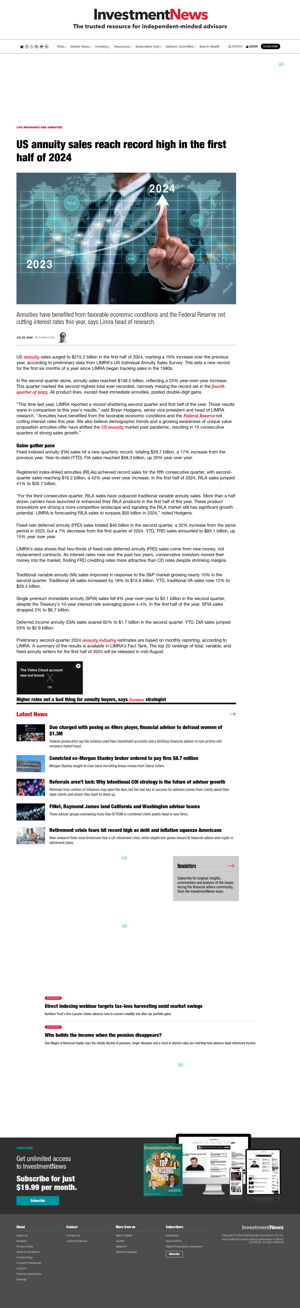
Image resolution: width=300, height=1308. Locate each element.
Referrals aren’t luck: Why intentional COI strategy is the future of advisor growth (137, 782)
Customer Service (76, 1241)
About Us (22, 1235)
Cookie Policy (24, 1257)
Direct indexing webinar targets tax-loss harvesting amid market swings (123, 1006)
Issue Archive (173, 1241)
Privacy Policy (24, 1246)
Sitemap (21, 1279)
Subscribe (38, 1201)
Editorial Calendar (126, 1252)
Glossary (21, 1241)
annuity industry (99, 640)
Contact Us (73, 1235)
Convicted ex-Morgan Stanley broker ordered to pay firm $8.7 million (123, 758)
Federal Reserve (199, 415)
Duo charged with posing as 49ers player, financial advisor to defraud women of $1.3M (135, 730)
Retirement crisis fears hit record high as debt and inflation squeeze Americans (135, 830)
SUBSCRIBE (270, 46)
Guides (120, 1241)
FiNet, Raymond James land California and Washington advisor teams (124, 806)
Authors (21, 1268)
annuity (31, 357)
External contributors (28, 1274)
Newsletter (172, 1235)
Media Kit (121, 1246)
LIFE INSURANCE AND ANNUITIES (39, 127)
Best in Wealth (210, 46)
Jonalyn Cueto (47, 337)
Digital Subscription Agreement (184, 1246)
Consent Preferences (28, 1263)
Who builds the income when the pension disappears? (103, 1035)
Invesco (136, 699)
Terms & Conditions (28, 1252)
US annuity (112, 427)
